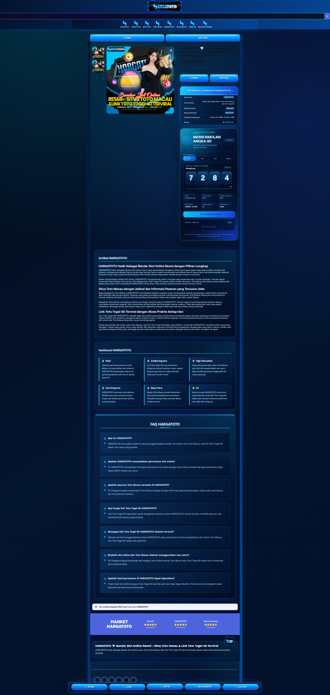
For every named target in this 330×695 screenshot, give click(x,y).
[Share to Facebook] (104, 680)
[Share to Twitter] (97, 680)
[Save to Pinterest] (119, 680)
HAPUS (230, 222)
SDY (215, 158)
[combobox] (162, 16)
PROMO (91, 687)
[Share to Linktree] (112, 680)
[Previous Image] (109, 80)
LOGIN (127, 38)
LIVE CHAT (242, 687)
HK (189, 158)
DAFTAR (203, 38)
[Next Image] (172, 80)
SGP (202, 158)
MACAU (228, 158)
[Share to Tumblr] (133, 680)
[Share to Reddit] (126, 680)
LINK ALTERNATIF (204, 687)
